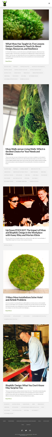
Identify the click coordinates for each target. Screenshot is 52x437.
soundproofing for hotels (10, 319)
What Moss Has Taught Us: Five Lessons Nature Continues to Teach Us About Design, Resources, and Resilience (25, 46)
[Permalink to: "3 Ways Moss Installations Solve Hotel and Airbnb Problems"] (26, 271)
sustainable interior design (10, 79)
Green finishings (34, 172)
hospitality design (8, 175)
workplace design (24, 79)
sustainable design (33, 76)
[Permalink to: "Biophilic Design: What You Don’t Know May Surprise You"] (26, 353)
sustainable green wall (21, 181)
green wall (43, 172)
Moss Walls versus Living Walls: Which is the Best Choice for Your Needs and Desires (25, 151)
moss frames (7, 178)
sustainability (35, 410)
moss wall (23, 76)
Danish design (17, 72)
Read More (9, 61)
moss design (15, 76)
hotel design (19, 175)
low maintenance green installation (30, 407)
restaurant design (8, 181)
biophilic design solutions (21, 69)
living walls (36, 175)
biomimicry (7, 404)
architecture (7, 66)
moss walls (35, 178)
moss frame (7, 410)
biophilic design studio (35, 69)
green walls (7, 76)
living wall (27, 175)
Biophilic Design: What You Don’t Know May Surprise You (25, 386)
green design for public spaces (20, 172)
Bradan (30, 435)
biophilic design (8, 69)
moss (42, 407)
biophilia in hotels (24, 66)
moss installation (17, 178)
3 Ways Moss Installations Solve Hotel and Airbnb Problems (24, 298)
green (33, 404)
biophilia (15, 66)
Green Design (26, 72)
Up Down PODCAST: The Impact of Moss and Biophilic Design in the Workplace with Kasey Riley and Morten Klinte (26, 233)
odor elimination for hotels (39, 316)
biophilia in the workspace (38, 66)
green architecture (35, 168)
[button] (49, 3)
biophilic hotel (7, 72)
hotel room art (17, 316)
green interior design (37, 72)
